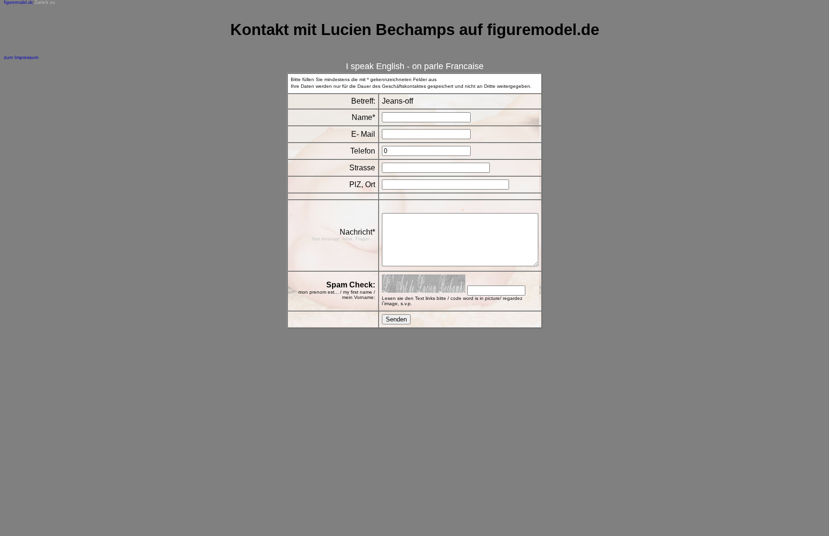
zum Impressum (21, 57)
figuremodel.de (18, 2)
